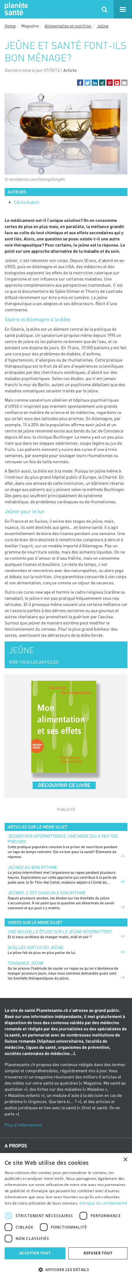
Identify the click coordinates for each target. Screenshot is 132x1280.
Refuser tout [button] (97, 1253)
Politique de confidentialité (103, 1203)
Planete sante (15, 9)
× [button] (125, 1159)
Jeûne (102, 25)
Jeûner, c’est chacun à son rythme (47, 892)
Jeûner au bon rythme (32, 867)
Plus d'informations (23, 1124)
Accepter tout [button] (35, 1253)
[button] (80, 83)
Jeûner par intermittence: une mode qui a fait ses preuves (63, 838)
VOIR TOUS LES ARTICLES (33, 662)
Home (10, 25)
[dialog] (66, 1216)
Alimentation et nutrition (68, 25)
